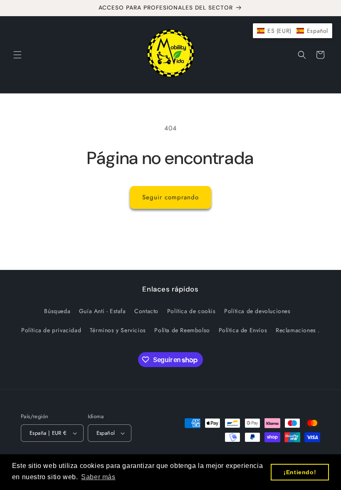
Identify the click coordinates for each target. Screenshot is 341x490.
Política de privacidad (51, 330)
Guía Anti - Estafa (102, 311)
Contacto (146, 311)
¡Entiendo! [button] (300, 472)
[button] (17, 55)
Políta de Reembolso (182, 330)
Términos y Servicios (118, 330)
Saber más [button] (98, 476)
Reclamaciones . (298, 330)
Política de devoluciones (257, 311)
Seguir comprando (170, 197)
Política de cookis (191, 311)
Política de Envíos (243, 330)
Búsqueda (57, 311)
